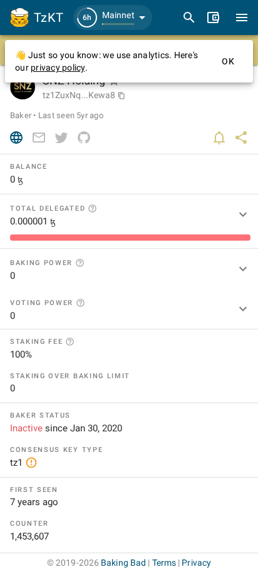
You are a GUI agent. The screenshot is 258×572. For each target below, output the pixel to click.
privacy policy (58, 68)
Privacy (196, 563)
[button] (112, 17)
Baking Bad (123, 563)
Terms (164, 563)
